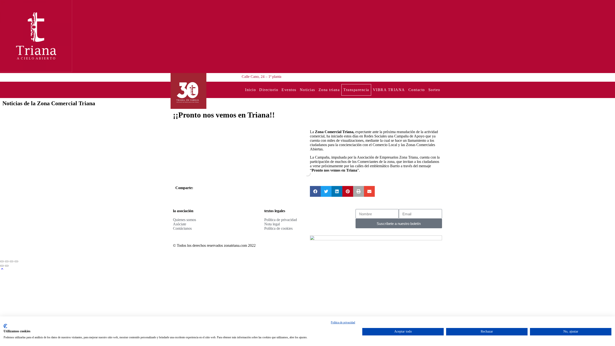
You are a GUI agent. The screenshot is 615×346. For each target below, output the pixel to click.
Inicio (250, 90)
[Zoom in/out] (16, 261)
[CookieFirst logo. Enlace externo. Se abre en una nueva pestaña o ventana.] (5, 326)
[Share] (7, 261)
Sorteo (434, 90)
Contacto (416, 90)
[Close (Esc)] (2, 261)
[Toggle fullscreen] (11, 261)
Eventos (289, 90)
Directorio (268, 90)
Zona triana (329, 90)
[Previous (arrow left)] (2, 265)
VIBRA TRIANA (389, 90)
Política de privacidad (343, 322)
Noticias (307, 90)
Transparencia (356, 90)
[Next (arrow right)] (7, 265)
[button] (315, 191)
